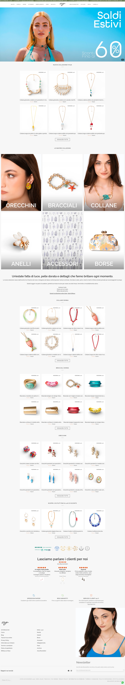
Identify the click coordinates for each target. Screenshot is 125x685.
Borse (38, 637)
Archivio (39, 648)
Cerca (2, 632)
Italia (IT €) (5, 680)
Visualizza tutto (62, 139)
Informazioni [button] (5, 630)
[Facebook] (68, 670)
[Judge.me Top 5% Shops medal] (81, 548)
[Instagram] (71, 670)
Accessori (39, 640)
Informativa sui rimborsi (7, 643)
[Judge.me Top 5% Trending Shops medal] (87, 548)
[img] (62, 562)
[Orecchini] (21, 182)
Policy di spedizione (6, 648)
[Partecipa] (123, 670)
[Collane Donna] (104, 182)
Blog (2, 635)
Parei (38, 645)
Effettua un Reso (5, 651)
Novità (39, 632)
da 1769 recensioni (62, 564)
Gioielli (39, 635)
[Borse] (104, 240)
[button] (19, 4)
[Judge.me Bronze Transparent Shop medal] (75, 548)
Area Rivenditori (41, 651)
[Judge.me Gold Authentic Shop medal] (63, 548)
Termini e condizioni (6, 645)
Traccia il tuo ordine (6, 637)
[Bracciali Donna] (63, 182)
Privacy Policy (5, 640)
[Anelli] (21, 240)
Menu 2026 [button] (40, 630)
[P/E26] (62, 34)
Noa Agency (120, 681)
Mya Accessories (26, 679)
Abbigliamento (41, 643)
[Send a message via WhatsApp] (122, 682)
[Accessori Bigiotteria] (63, 240)
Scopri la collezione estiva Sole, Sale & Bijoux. (62, 293)
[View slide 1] (62, 34)
